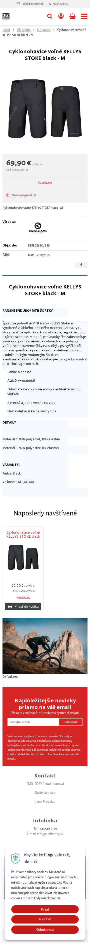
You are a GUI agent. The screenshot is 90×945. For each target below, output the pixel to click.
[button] (49, 16)
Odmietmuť (45, 930)
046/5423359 (61, 3)
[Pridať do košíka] (23, 606)
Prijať (45, 909)
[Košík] (73, 16)
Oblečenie (23, 30)
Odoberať (70, 722)
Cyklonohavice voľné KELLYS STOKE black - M (23, 536)
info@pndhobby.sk (32, 3)
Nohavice (43, 30)
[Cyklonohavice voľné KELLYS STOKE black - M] (45, 109)
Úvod (6, 30)
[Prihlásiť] (61, 16)
